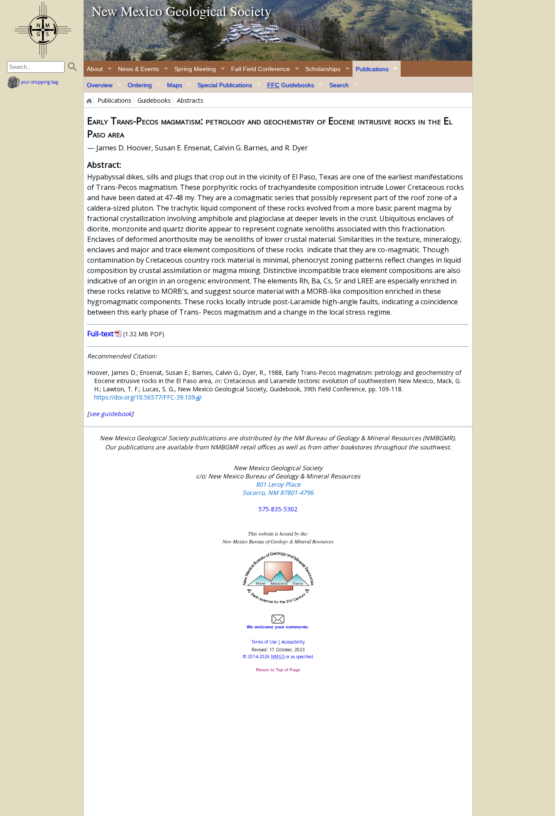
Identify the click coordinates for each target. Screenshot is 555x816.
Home (88, 101)
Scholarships (322, 68)
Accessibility (293, 642)
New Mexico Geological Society (181, 10)
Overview (99, 84)
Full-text (100, 333)
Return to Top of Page (278, 669)
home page (42, 30)
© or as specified (278, 656)
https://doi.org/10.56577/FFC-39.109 (144, 397)
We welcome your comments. (278, 626)
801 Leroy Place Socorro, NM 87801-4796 (277, 488)
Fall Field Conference (260, 68)
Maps (174, 84)
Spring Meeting (195, 68)
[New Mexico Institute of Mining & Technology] (278, 602)
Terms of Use (264, 642)
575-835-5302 (277, 509)
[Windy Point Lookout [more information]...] (278, 30)
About (95, 68)
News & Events (138, 68)
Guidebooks (290, 84)
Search (339, 84)
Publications (372, 68)
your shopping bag (39, 82)
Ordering (139, 84)
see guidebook (110, 414)
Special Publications (224, 84)
